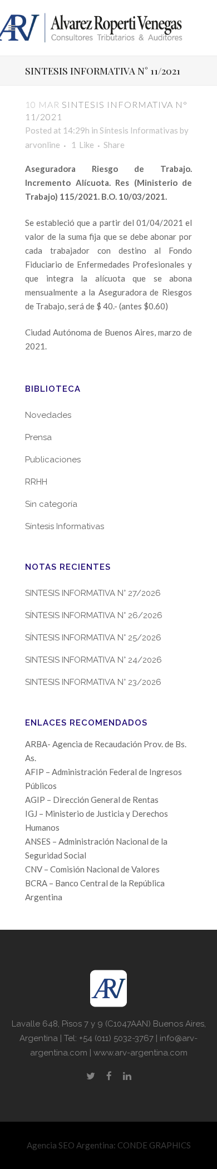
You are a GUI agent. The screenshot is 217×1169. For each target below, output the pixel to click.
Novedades (48, 415)
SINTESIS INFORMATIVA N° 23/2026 (93, 682)
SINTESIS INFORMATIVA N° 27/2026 (93, 593)
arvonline (42, 145)
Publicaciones (53, 460)
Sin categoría (51, 504)
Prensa (38, 437)
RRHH (36, 482)
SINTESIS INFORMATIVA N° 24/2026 (93, 660)
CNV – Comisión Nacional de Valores (92, 869)
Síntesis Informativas (139, 130)
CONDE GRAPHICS (154, 1145)
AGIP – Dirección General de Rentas (92, 800)
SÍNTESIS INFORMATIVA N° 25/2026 (93, 638)
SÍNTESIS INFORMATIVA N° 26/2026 (93, 615)
